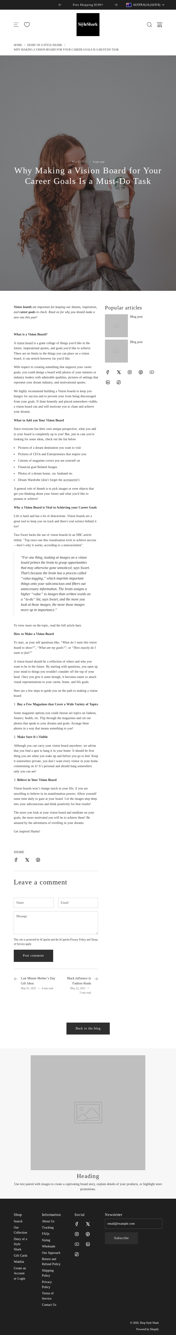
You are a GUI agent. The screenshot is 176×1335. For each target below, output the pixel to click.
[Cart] (159, 25)
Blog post (136, 316)
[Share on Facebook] (16, 860)
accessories (70, 480)
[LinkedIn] (108, 382)
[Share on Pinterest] (38, 860)
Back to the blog (88, 1028)
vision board (25, 343)
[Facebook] (108, 372)
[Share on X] (27, 860)
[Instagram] (130, 372)
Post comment (33, 955)
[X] (119, 372)
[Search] (149, 25)
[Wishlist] (27, 24)
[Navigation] (16, 24)
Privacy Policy (78, 939)
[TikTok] (119, 382)
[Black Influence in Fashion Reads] (96, 985)
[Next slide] (116, 5)
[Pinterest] (141, 372)
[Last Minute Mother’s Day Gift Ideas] (15, 985)
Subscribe (121, 1238)
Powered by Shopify (147, 1329)
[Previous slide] (60, 5)
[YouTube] (152, 372)
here (78, 625)
